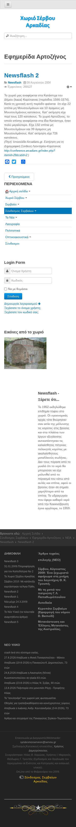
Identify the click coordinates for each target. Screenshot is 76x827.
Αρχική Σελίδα (31, 533)
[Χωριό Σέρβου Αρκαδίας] (38, 21)
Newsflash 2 (21, 75)
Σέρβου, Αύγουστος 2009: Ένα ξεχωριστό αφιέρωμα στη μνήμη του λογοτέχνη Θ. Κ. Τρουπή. (53, 576)
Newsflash (7, 542)
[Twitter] (14, 162)
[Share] (23, 162)
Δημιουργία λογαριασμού (21, 303)
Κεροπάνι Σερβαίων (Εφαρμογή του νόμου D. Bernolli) (54, 612)
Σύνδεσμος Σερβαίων (19, 211)
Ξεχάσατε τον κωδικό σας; (21, 312)
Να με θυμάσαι (17, 289)
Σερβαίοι (10, 204)
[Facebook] (7, 162)
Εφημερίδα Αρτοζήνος (46, 537)
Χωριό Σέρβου (14, 197)
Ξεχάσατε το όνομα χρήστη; (22, 308)
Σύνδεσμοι (12, 243)
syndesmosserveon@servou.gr (38, 742)
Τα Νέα (9, 217)
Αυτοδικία (45, 602)
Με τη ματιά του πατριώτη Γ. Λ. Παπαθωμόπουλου (51, 593)
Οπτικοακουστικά (16, 237)
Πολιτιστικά (12, 230)
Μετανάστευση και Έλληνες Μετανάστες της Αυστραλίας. (53, 625)
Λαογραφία (12, 224)
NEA (68, 537)
